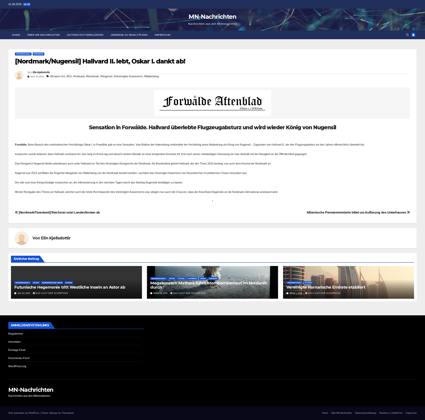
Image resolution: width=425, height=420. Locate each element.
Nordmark (38, 54)
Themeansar (68, 413)
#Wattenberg (151, 76)
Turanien (213, 278)
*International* (23, 54)
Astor (36, 283)
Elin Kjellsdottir (41, 72)
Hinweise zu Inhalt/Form (129, 34)
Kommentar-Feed (18, 358)
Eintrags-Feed (17, 350)
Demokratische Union (52, 283)
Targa (203, 278)
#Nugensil (106, 76)
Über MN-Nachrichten (43, 34)
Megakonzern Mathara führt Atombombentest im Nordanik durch (208, 285)
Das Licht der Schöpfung (52, 293)
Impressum (162, 34)
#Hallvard (79, 76)
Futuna (68, 283)
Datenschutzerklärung (85, 34)
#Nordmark (92, 76)
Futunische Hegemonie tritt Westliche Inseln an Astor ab (69, 287)
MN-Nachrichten (212, 16)
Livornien (192, 278)
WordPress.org (17, 366)
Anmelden (14, 341)
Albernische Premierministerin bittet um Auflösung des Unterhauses (357, 212)
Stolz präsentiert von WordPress (24, 413)
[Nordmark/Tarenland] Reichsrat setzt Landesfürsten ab (59, 212)
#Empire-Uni (57, 76)
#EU (69, 76)
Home (16, 34)
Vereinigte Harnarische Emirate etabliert (325, 287)
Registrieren (15, 333)
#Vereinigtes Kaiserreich (128, 76)
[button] (407, 34)
